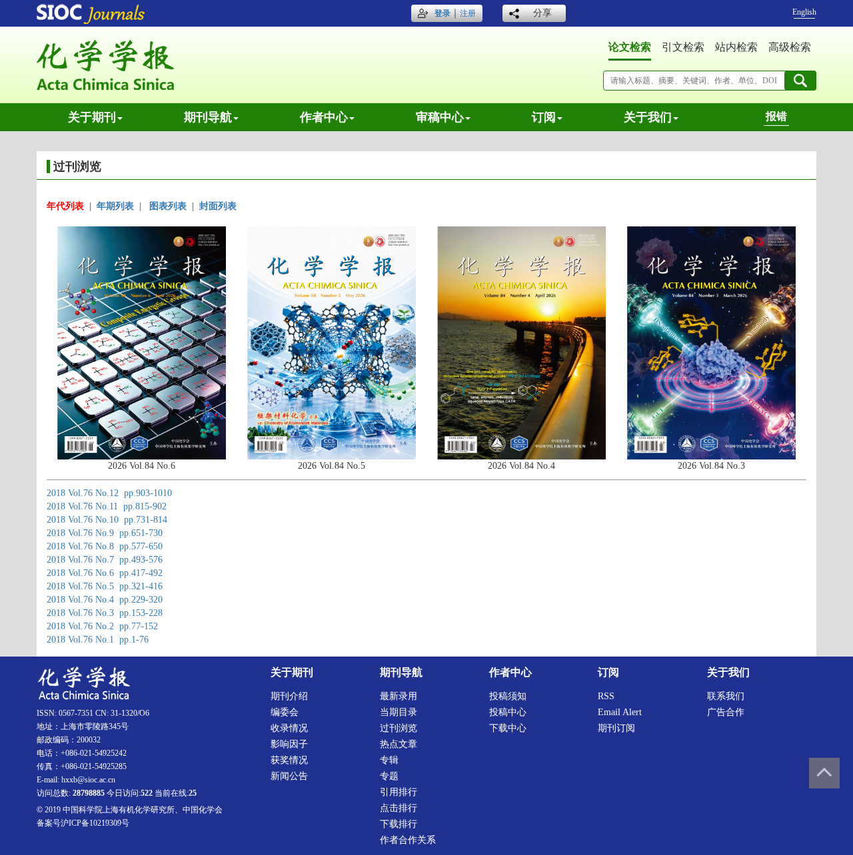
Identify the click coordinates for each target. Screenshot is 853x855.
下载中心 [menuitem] (507, 728)
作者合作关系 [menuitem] (408, 840)
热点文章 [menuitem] (398, 744)
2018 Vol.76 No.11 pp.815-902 (107, 506)
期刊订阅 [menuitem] (616, 728)
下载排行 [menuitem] (398, 824)
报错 (776, 116)
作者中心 (324, 117)
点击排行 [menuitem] (398, 808)
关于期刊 (92, 117)
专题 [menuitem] (389, 776)
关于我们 (648, 117)
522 (147, 793)
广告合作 (725, 712)
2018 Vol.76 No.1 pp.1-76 (98, 640)
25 (193, 793)
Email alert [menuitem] (620, 712)
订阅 (544, 117)
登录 (442, 13)
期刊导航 (208, 117)
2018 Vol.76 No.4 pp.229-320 (105, 600)
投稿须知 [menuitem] (507, 696)
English (804, 12)
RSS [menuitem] (606, 696)
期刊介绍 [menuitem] (289, 696)
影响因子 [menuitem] (289, 744)
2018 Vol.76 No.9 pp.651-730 (105, 533)
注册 (468, 13)
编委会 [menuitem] (285, 712)
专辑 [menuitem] (389, 760)
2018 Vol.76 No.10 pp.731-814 (107, 520)
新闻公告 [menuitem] (289, 776)
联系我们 (725, 696)
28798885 (89, 793)
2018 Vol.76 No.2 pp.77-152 (102, 626)
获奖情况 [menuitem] (289, 760)
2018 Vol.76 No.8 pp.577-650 (105, 546)
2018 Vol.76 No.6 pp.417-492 (105, 573)
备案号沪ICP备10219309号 (83, 823)
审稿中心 (440, 117)
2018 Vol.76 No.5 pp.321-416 (105, 586)
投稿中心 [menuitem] (507, 712)
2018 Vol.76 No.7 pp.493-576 (105, 560)
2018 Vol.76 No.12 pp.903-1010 (109, 493)
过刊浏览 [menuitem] (398, 728)
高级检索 (789, 47)
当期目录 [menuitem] (398, 712)
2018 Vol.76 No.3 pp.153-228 (105, 613)
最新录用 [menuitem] (398, 696)
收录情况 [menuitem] (289, 728)
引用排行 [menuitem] (398, 792)
